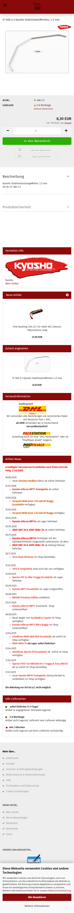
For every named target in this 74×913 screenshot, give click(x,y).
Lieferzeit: (8, 105)
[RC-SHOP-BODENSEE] (37, 7)
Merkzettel (12, 823)
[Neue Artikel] (67, 295)
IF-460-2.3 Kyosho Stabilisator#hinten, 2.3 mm (37, 378)
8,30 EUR (37, 385)
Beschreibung (13, 176)
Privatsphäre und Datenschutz (22, 785)
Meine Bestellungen (17, 817)
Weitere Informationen (37, 906)
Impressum (12, 758)
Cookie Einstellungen (17, 791)
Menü (5, 5)
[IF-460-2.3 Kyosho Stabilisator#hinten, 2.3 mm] (37, 50)
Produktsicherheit (17, 207)
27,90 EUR (37, 337)
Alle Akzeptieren (37, 897)
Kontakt (10, 763)
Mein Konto (12, 812)
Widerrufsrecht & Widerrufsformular (25, 774)
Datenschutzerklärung (59, 890)
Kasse (9, 834)
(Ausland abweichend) (43, 109)
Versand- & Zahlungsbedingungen (24, 769)
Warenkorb (12, 828)
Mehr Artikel (12, 283)
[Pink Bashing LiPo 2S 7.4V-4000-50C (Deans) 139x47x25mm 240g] (37, 311)
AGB (8, 780)
